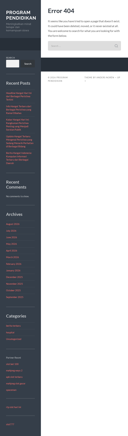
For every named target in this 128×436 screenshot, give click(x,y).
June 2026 (11, 237)
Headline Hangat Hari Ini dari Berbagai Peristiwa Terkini (19, 96)
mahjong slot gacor (15, 383)
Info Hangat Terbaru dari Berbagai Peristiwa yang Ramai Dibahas (18, 109)
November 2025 (14, 283)
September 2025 (14, 297)
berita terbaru (13, 325)
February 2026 (13, 263)
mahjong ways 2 (14, 370)
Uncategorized (13, 339)
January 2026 (13, 270)
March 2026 (12, 257)
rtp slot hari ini (13, 407)
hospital (10, 332)
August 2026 (13, 224)
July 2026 (11, 230)
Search (10, 57)
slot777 (10, 424)
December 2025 (14, 277)
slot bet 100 (12, 364)
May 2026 (11, 243)
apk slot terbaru (14, 376)
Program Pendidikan (21, 15)
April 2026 (11, 250)
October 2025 (13, 290)
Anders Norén (105, 77)
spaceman (11, 389)
